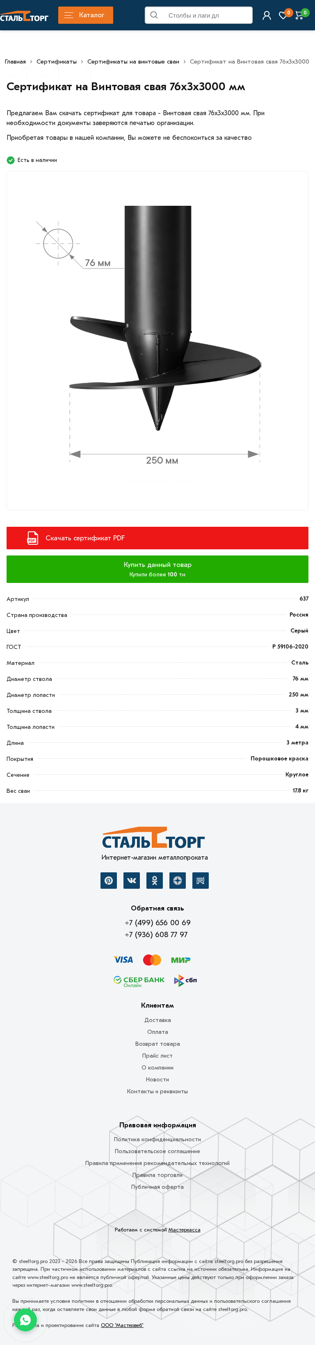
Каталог (91, 15)
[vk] (131, 880)
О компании (157, 1067)
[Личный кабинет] (267, 15)
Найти (243, 16)
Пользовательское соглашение (157, 1151)
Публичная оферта (157, 1186)
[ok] (154, 880)
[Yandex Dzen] (177, 880)
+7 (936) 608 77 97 (156, 934)
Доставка (157, 1020)
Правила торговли (157, 1175)
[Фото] (157, 345)
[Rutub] (200, 880)
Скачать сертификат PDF (85, 538)
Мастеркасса (185, 1230)
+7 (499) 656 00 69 (158, 922)
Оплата (157, 1032)
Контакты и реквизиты (157, 1091)
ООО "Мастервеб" (122, 1325)
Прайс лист (157, 1055)
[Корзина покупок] (299, 15)
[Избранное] (283, 15)
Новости (157, 1079)
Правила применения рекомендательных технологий (157, 1163)
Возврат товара (157, 1043)
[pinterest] (108, 880)
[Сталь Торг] (154, 839)
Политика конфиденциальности (157, 1139)
